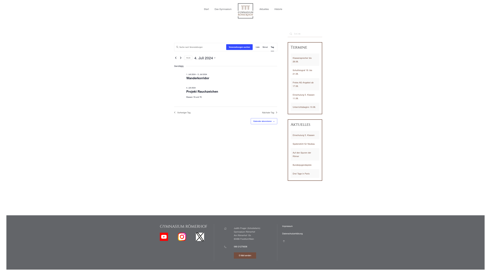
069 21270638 (240, 246)
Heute (188, 58)
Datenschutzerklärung (292, 233)
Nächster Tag (268, 112)
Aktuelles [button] (264, 9)
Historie (278, 9)
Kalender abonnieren (262, 121)
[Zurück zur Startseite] (245, 11)
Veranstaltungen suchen (239, 47)
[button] (284, 241)
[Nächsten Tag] (180, 57)
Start (206, 9)
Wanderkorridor (197, 78)
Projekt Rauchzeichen (202, 91)
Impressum (287, 226)
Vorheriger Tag (184, 112)
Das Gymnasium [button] (223, 9)
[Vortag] (175, 57)
